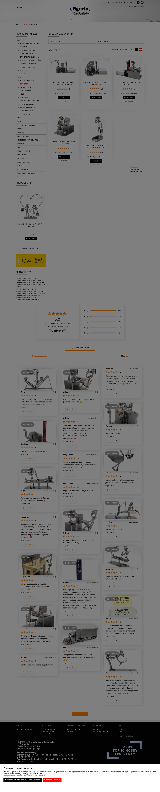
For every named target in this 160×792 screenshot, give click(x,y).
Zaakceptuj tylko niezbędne (15, 780)
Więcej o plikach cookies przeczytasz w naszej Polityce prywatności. (24, 775)
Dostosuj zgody (35, 780)
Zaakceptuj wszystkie (52, 780)
